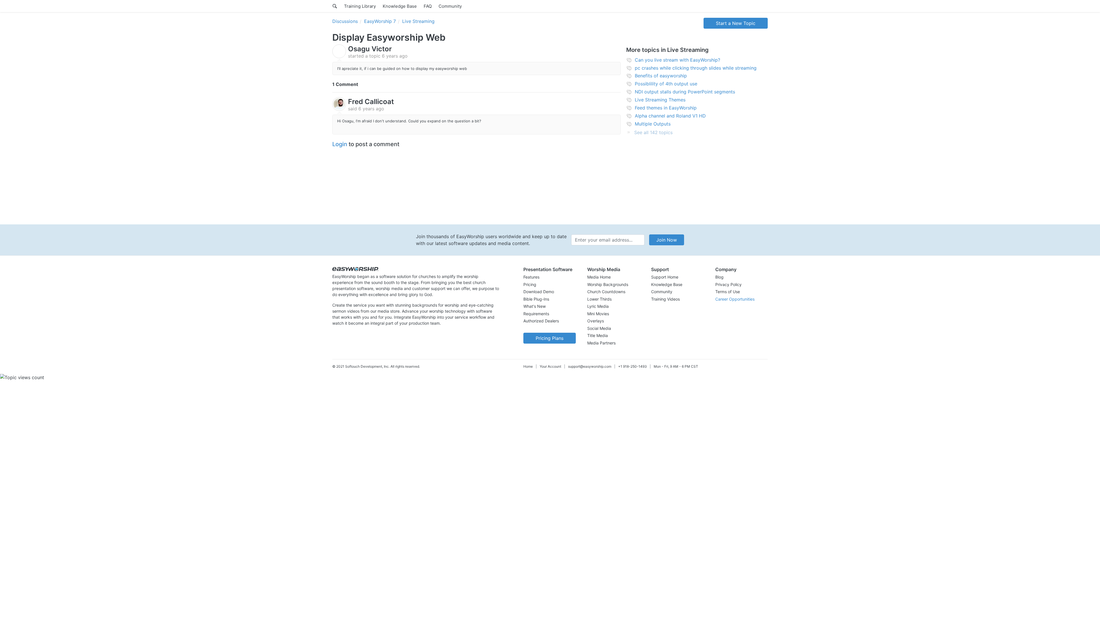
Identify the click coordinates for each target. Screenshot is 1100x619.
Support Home (664, 277)
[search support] (334, 6)
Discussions (345, 21)
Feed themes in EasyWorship (666, 108)
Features (531, 277)
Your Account (550, 366)
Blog (719, 277)
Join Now (666, 240)
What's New (534, 306)
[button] (549, 269)
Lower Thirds (599, 299)
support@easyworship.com (589, 366)
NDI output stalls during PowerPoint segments (685, 92)
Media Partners (601, 342)
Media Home (599, 277)
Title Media (597, 335)
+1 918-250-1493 (632, 366)
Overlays (595, 320)
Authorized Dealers (541, 320)
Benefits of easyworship (661, 76)
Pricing (529, 284)
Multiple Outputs (653, 124)
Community (450, 6)
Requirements (536, 313)
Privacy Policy (728, 284)
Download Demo (538, 291)
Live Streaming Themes (660, 100)
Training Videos (665, 299)
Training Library (360, 6)
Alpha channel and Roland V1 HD (670, 116)
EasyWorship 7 (380, 21)
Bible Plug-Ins (536, 299)
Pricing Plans (549, 338)
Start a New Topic (735, 23)
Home (528, 366)
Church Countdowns (606, 291)
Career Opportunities (735, 299)
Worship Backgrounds (607, 284)
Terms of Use (727, 291)
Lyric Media (598, 306)
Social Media (599, 328)
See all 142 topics (653, 132)
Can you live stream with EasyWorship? (677, 60)
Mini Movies (598, 313)
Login (339, 144)
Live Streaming (418, 21)
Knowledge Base (400, 6)
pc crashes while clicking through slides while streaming (696, 68)
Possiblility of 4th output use (666, 84)
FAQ (428, 6)
